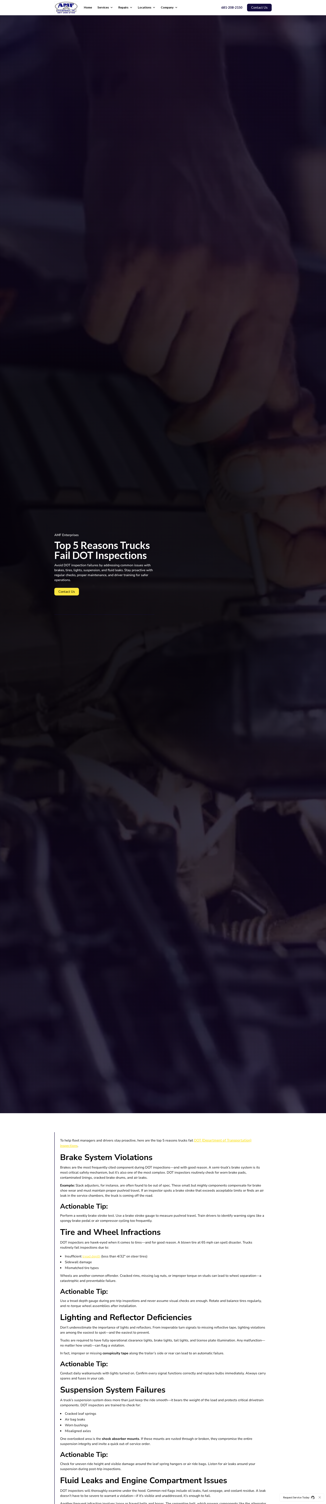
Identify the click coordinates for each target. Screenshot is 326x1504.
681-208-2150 (231, 7)
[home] (66, 7)
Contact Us (259, 7)
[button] (105, 7)
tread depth (91, 1256)
